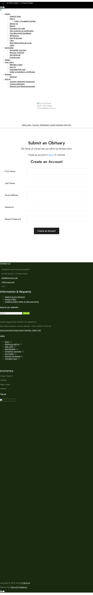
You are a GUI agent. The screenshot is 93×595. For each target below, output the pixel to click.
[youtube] (3, 7)
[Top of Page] (0, 594)
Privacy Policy (10, 299)
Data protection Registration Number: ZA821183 (20, 330)
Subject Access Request (15, 297)
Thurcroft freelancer (18, 587)
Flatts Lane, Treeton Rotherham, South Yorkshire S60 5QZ (46, 125)
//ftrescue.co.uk (7, 282)
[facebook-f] (1, 7)
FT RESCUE (25, 583)
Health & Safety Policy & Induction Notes (22, 301)
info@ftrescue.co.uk (9, 278)
